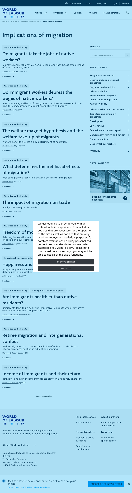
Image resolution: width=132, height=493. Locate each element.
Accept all (66, 268)
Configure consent (66, 262)
